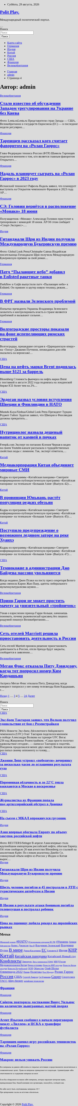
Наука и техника (35, 965)
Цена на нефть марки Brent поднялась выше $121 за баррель (38, 369)
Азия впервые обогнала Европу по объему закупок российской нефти (33, 834)
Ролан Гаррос (64, 972)
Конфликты (10, 961)
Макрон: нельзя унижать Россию (26, 1060)
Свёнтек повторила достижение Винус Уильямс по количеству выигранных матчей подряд (37, 1004)
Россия (11, 55)
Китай (11, 52)
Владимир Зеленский (47, 945)
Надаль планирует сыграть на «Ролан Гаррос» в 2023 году (37, 176)
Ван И (32, 946)
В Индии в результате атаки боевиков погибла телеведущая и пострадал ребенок (37, 907)
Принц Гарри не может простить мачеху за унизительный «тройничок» (38, 603)
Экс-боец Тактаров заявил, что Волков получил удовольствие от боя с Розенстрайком (38, 722)
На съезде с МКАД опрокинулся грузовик (33, 818)
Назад (3, 695)
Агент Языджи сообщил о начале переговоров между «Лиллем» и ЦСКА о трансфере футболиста (36, 1024)
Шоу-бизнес (15, 981)
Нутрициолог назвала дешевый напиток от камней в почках (31, 434)
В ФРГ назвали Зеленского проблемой (37, 301)
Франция (13, 62)
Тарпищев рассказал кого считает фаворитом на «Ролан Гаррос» (33, 143)
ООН (30, 968)
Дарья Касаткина (32, 950)
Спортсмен (68, 977)
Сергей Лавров (30, 977)
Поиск (4, 29)
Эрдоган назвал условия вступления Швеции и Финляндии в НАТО (36, 402)
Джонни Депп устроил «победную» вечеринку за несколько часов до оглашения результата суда (36, 764)
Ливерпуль (27, 962)
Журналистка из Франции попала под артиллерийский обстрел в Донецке (31, 802)
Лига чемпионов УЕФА (42, 962)
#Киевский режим (8, 942)
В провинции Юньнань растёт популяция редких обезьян (30, 500)
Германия (13, 46)
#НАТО (22, 941)
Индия (11, 49)
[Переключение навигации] (1, 26)
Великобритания (17, 65)
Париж (26, 972)
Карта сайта (14, 42)
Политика (36, 971)
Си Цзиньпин (45, 977)
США (10, 58)
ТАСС (4, 980)
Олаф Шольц (52, 968)
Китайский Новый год (62, 956)
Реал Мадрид (48, 972)
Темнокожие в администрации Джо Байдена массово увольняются (34, 570)
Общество (39, 968)
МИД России (60, 962)
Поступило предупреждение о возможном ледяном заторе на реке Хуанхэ (34, 535)
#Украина (62, 941)
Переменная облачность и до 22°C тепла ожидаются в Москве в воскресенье (32, 784)
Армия (72, 942)
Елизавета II (52, 950)
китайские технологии (34, 981)
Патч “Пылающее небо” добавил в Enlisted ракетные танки (32, 274)
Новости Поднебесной (17, 969)
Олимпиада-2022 (11, 972)
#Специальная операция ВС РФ (42, 942)
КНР (72, 949)
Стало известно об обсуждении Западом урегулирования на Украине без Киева (36, 108)
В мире (16, 949)
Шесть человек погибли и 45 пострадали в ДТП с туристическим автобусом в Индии (39, 889)
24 (25, 695)
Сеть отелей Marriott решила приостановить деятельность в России (38, 636)
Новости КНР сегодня (52, 965)
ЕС (44, 950)
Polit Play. (9, 12)
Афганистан (5, 946)
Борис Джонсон (20, 945)
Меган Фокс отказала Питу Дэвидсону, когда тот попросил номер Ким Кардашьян (38, 671)
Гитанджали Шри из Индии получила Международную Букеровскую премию (38, 241)
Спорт (56, 977)
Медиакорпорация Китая (13, 965)
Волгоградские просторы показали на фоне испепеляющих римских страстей (34, 334)
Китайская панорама (31, 956)
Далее (31, 695)
